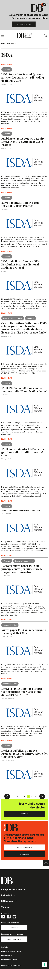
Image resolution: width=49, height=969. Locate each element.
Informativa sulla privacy (11, 951)
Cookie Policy (6, 955)
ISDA (8, 43)
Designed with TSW (9, 959)
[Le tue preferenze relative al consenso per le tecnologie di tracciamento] (44, 964)
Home (3, 43)
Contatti (4, 947)
